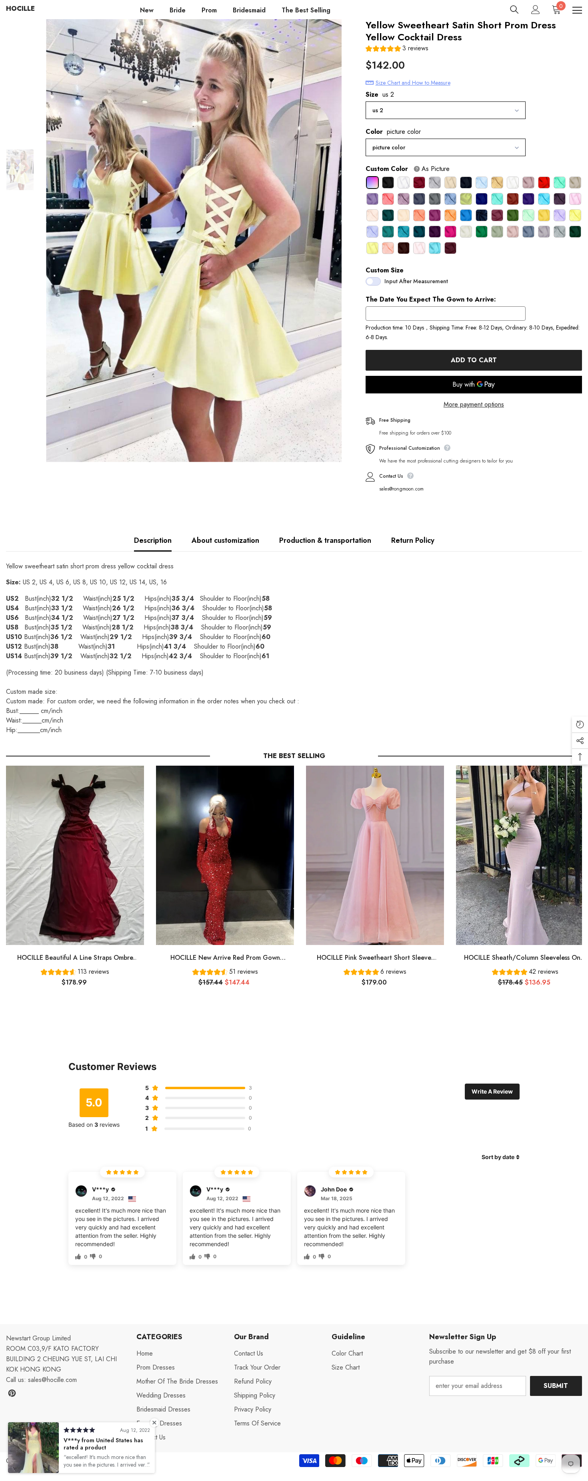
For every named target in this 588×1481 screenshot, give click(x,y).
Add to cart (474, 360)
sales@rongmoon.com (401, 488)
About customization (225, 540)
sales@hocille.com (52, 1379)
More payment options (474, 404)
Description (153, 540)
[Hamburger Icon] (577, 10)
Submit (556, 1385)
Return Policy (412, 540)
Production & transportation (325, 540)
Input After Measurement (416, 281)
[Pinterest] (12, 1393)
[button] (397, 49)
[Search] (514, 9)
